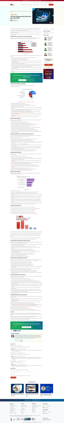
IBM (24, 103)
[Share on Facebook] (13, 330)
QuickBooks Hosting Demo (35, 406)
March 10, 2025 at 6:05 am (20, 356)
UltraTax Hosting (12, 407)
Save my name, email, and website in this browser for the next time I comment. (21, 375)
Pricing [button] (42, 4)
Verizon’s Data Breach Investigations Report (20, 304)
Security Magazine (33, 209)
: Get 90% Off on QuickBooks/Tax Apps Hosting (32, 0)
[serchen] (27, 419)
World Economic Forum (28, 308)
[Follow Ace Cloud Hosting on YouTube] (45, 419)
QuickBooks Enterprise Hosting (13, 405)
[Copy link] (19, 330)
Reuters (23, 148)
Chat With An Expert (46, 404)
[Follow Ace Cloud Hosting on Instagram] (49, 419)
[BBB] (11, 419)
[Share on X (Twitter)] (15, 330)
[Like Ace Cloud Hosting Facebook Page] (43, 419)
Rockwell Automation (35, 116)
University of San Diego (14, 283)
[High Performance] (22, 419)
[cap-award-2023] (18, 419)
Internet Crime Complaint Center (20, 63)
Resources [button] (45, 4)
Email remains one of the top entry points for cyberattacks (17, 173)
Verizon (39, 127)
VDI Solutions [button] (30, 4)
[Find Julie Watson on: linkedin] (22, 341)
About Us (22, 404)
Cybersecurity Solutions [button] (36, 4)
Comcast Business (31, 303)
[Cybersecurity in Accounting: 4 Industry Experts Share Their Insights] (45, 54)
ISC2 (34, 212)
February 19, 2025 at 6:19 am (20, 364)
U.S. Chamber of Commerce (17, 298)
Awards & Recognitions (23, 405)
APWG (32, 157)
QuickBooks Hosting (12, 404)
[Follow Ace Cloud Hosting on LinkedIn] (47, 419)
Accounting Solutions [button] (24, 4)
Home (11, 11)
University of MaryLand (25, 58)
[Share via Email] (18, 330)
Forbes (29, 256)
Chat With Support (46, 410)
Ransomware (12, 135)
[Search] (53, 29)
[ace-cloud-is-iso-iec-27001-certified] (33, 419)
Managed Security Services (17, 11)
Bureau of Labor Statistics (18, 287)
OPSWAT (27, 189)
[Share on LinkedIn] (16, 330)
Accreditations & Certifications (24, 406)
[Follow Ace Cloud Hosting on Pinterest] (48, 419)
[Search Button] (53, 2)
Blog (13, 11)
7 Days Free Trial (33, 404)
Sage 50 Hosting (12, 406)
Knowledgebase (23, 408)
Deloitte (34, 246)
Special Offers (33, 408)
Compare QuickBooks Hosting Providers (36, 405)
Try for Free (51, 4)
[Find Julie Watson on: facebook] (20, 341)
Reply (22, 345)
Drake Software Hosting (12, 408)
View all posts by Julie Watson (18, 339)
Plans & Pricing (33, 407)
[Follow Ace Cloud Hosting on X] (44, 419)
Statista (13, 108)
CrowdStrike (35, 213)
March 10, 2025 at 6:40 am (17, 345)
